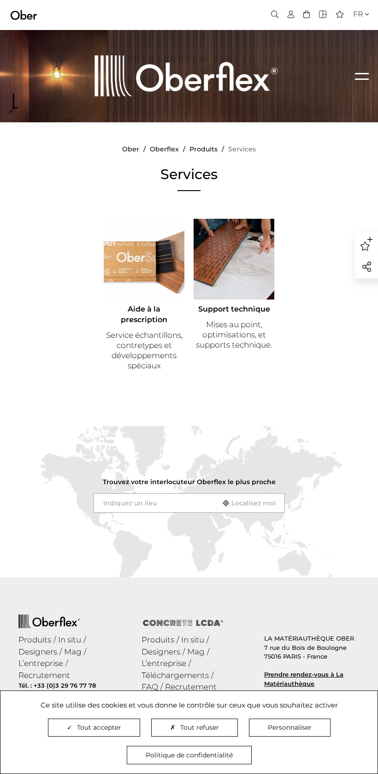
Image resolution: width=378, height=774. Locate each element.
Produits (34, 639)
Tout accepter (99, 727)
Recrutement (44, 675)
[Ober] (23, 14)
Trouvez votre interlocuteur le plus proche (189, 482)
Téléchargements (175, 675)
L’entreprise (40, 663)
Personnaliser (290, 727)
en (355, 30)
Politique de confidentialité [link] (189, 755)
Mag (73, 651)
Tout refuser (199, 727)
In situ (69, 639)
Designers (37, 651)
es (355, 42)
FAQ (150, 686)
